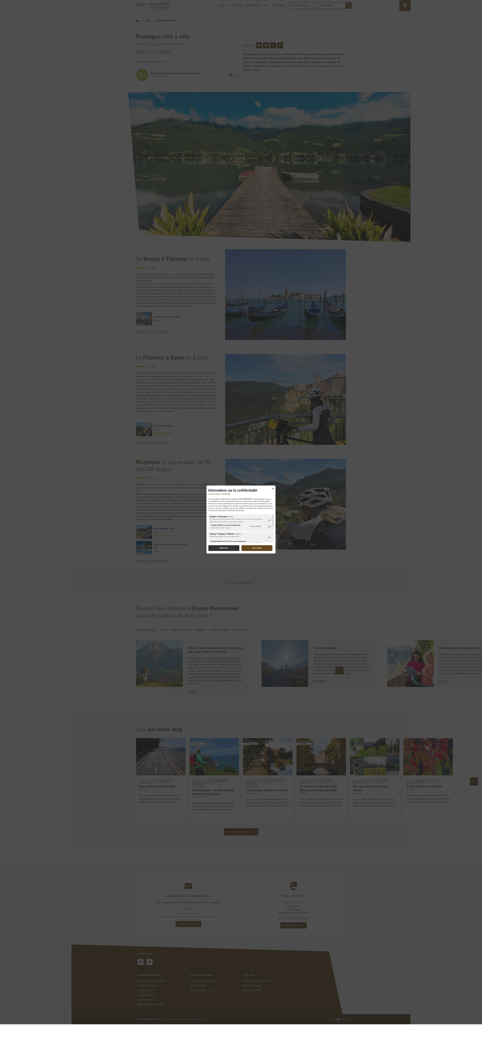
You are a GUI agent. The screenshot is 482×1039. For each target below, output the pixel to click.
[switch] (268, 520)
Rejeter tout (224, 548)
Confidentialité (226, 494)
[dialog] (241, 519)
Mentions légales (214, 494)
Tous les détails (255, 526)
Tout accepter (257, 548)
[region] (241, 528)
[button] (266, 520)
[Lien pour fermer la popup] (273, 489)
